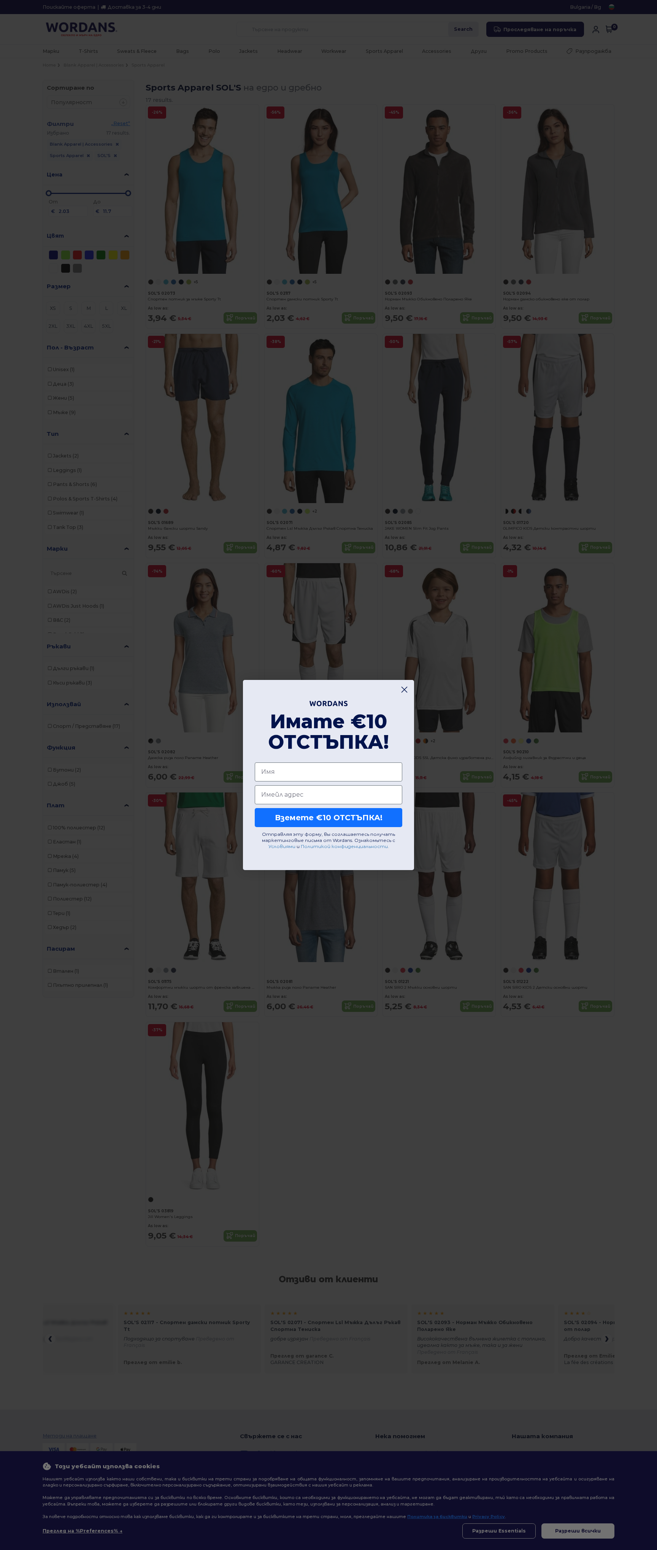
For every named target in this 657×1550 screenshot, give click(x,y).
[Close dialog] (404, 689)
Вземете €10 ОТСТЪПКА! (328, 817)
